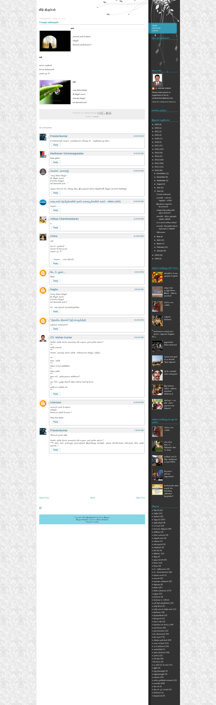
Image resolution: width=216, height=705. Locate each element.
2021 (157, 132)
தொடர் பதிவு (158, 622)
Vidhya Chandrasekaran (64, 218)
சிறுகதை (157, 584)
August (160, 184)
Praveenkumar (58, 136)
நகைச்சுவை (158, 628)
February (160, 247)
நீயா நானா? (158, 637)
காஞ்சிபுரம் (157, 547)
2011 (157, 167)
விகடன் (156, 686)
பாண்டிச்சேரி (158, 649)
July (158, 188)
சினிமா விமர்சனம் (160, 591)
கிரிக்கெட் (157, 554)
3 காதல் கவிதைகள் (49, 22)
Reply (55, 145)
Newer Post (44, 498)
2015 (157, 153)
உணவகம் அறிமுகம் (161, 529)
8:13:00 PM (139, 320)
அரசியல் (157, 516)
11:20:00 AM (139, 219)
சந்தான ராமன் (159, 575)
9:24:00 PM (139, 337)
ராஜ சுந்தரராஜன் (159, 671)
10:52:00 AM (139, 171)
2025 (157, 124)
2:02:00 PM (139, 272)
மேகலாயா (157, 662)
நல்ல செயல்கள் (159, 631)
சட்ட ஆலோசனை (160, 569)
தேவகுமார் (157, 618)
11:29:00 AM (139, 236)
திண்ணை (157, 612)
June (159, 191)
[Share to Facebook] (107, 113)
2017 (157, 146)
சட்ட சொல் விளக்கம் (161, 572)
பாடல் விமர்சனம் (159, 646)
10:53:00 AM (139, 201)
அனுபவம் (157, 520)
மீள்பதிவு (157, 659)
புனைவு (156, 656)
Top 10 (156, 510)
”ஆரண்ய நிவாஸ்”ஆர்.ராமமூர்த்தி (68, 320)
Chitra (53, 236)
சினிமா (156, 588)
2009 (157, 255)
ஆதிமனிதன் (158, 523)
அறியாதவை (160, 232)
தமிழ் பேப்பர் (158, 606)
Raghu (54, 289)
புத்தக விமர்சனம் (160, 652)
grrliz (96, 522)
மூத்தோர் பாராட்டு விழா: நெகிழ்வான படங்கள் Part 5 (170, 459)
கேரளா (156, 563)
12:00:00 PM (138, 402)
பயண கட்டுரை (159, 643)
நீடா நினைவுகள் (159, 634)
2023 (157, 128)
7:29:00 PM (139, 430)
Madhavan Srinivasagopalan (67, 153)
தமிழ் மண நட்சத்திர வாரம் (163, 609)
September (161, 181)
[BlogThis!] (101, 113)
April (159, 240)
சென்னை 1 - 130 (160, 600)
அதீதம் (156, 513)
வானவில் (157, 683)
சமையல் (157, 578)
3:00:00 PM (139, 289)
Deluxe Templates (102, 519)
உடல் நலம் (157, 526)
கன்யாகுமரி (158, 544)
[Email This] (98, 113)
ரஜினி (156, 668)
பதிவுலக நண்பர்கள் (161, 640)
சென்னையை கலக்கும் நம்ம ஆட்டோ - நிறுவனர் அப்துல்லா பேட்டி (163, 334)
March (159, 244)
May (159, 237)
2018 (157, 142)
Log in (155, 30)
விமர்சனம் (157, 693)
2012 (157, 163)
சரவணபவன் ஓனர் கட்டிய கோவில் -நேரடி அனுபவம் (170, 359)
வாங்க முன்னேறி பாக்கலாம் (163, 680)
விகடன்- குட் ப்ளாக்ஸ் (161, 690)
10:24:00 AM (139, 136)
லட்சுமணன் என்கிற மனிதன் (166, 222)
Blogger (106, 517)
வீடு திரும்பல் (47, 9)
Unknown (55, 402)
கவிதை (96, 116)
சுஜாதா (156, 594)
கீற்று (155, 557)
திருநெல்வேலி (159, 615)
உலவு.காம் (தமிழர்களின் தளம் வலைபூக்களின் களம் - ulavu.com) (85, 201)
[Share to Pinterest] (110, 113)
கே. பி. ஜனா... (58, 272)
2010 (157, 170)
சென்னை (157, 597)
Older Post (140, 498)
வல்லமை (157, 677)
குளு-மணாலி (158, 560)
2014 (157, 156)
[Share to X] (104, 113)
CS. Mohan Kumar (61, 337)
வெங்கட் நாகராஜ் (59, 170)
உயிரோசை (157, 532)
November (161, 177)
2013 (157, 160)
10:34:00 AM (139, 153)
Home (92, 498)
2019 (157, 139)
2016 (157, 149)
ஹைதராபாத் (158, 696)
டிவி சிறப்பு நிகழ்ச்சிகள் (162, 603)
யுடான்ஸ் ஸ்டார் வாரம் (161, 665)
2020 (157, 135)
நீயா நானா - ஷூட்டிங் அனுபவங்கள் (169, 474)
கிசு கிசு (156, 550)
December (161, 173)
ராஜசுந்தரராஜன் (159, 674)
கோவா (156, 566)
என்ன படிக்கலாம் (160, 535)
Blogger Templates (82, 519)
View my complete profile (164, 102)
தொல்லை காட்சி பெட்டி (162, 625)
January (160, 251)
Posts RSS (156, 28)
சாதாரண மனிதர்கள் (161, 581)
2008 (157, 259)
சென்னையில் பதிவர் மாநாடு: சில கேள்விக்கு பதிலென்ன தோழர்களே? (171, 491)
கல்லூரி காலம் (159, 538)
